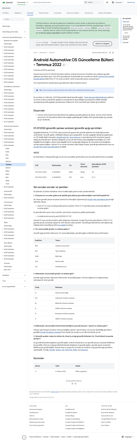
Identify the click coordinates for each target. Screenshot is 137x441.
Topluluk (45, 437)
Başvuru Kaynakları (105, 13)
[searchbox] (13, 19)
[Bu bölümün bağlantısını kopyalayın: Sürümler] (46, 358)
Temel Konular (44, 13)
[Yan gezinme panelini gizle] (24, 437)
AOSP (35, 52)
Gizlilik (69, 437)
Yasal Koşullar (54, 437)
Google (52, 350)
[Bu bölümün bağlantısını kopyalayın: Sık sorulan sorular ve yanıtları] (70, 187)
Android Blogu (69, 416)
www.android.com (107, 416)
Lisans (63, 437)
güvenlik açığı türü (62, 137)
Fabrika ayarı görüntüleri (37, 422)
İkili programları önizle (36, 419)
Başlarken (18, 13)
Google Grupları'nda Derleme (74, 425)
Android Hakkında (35, 437)
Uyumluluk (57, 13)
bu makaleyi (62, 225)
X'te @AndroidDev (71, 412)
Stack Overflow (106, 422)
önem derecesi (75, 137)
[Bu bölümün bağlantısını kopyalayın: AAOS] (41, 153)
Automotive (89, 13)
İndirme (31, 416)
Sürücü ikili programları (36, 425)
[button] (12, 31)
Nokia (75, 350)
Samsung (84, 350)
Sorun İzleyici (105, 425)
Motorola (68, 350)
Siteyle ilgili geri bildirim (81, 437)
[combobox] (94, 2)
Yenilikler (5, 13)
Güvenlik (30, 13)
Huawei (58, 350)
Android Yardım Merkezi (109, 409)
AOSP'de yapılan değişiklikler (49, 33)
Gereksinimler (33, 412)
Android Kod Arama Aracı (42, 2)
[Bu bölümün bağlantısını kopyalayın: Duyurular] (47, 111)
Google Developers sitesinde (50, 332)
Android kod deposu (35, 409)
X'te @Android (70, 409)
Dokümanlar (21, 2)
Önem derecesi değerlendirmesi (95, 97)
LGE (63, 350)
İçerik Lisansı (54, 392)
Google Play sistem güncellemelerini (46, 147)
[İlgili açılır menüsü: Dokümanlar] (28, 2)
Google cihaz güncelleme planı (98, 200)
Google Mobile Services (108, 419)
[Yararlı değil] (112, 52)
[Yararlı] (109, 52)
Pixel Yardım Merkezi (107, 412)
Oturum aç (131, 2)
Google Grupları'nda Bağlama (74, 428)
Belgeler (6, 8)
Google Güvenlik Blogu (72, 419)
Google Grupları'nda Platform (74, 422)
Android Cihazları (73, 13)
